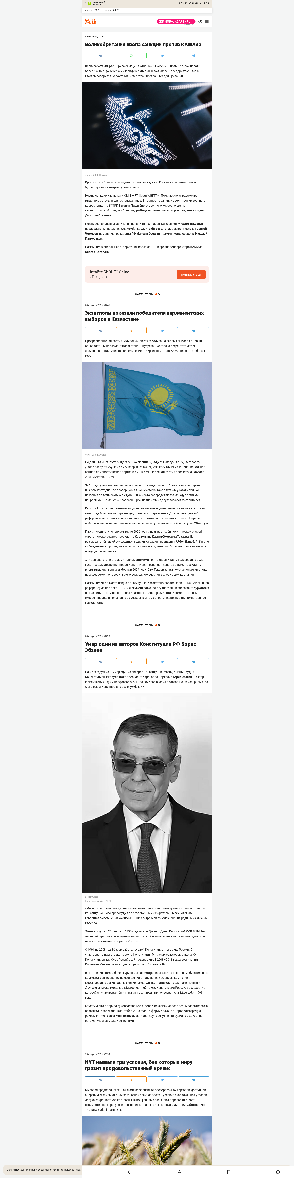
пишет (203, 1105)
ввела (142, 247)
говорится (104, 76)
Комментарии (147, 294)
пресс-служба (128, 687)
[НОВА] (175, 21)
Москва (107, 10)
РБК (88, 355)
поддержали (173, 583)
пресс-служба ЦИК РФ (101, 901)
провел (182, 1011)
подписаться (191, 274)
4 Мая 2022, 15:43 (94, 36)
